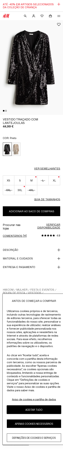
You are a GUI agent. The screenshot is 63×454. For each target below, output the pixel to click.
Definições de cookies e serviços (34, 437)
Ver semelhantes (47, 168)
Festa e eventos (42, 289)
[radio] (7, 149)
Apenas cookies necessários (34, 423)
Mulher (21, 289)
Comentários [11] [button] (15, 235)
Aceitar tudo (34, 409)
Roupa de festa (14, 292)
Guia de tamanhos (47, 199)
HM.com (8, 289)
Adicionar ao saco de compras (31, 211)
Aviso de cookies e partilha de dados (34, 399)
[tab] (4, 111)
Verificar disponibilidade (48, 226)
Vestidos (34, 292)
